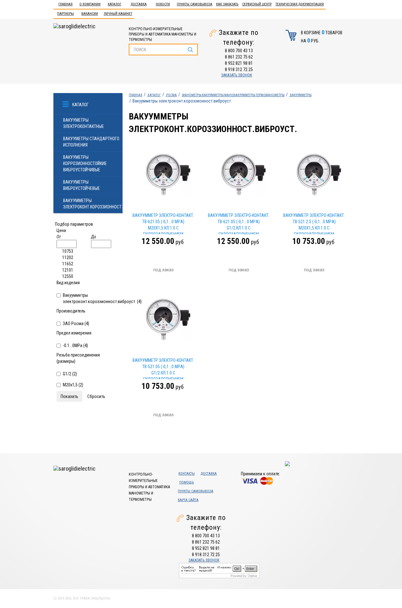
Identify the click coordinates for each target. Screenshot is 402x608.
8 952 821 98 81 (239, 63)
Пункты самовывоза (194, 4)
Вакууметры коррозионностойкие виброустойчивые (85, 163)
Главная (65, 4)
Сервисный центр (257, 4)
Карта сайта (188, 500)
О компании (89, 4)
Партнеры (65, 14)
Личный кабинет (118, 14)
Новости (163, 4)
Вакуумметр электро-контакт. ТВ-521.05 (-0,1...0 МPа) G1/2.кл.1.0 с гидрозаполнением (163, 368)
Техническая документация (299, 4)
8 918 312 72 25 (239, 69)
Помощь (186, 482)
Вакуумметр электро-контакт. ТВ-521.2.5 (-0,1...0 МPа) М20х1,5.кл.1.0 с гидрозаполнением (314, 223)
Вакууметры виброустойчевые (81, 185)
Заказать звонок (236, 75)
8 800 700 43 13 (239, 50)
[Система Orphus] (219, 570)
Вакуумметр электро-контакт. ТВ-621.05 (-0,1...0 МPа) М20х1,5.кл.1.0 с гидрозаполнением (163, 223)
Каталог (114, 4)
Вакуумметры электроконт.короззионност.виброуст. (92, 203)
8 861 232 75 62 (239, 56)
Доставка (139, 4)
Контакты (186, 474)
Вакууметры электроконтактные (83, 123)
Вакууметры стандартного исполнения (91, 141)
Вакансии (89, 14)
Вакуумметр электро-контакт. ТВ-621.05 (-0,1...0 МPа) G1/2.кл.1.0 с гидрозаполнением (238, 223)
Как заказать (227, 4)
